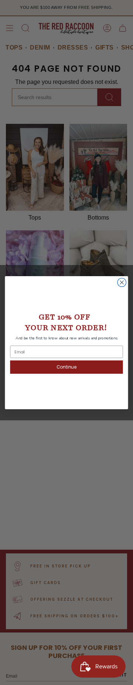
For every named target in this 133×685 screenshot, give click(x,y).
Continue (66, 367)
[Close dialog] (121, 282)
